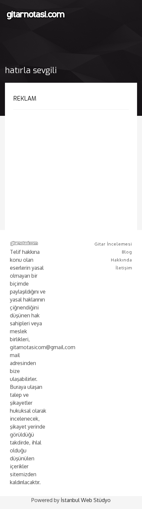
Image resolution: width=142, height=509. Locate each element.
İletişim (124, 267)
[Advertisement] (68, 162)
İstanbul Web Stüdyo (86, 500)
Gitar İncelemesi (113, 244)
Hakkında (121, 259)
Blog (127, 251)
